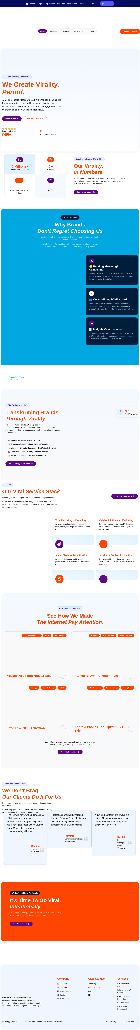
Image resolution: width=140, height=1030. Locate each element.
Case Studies (79, 31)
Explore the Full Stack (123, 496)
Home (42, 31)
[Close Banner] (138, 3)
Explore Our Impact (84, 192)
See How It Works (34, 119)
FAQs (92, 31)
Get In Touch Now (130, 31)
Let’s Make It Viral (20, 924)
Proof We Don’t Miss (69, 752)
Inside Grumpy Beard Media (19, 464)
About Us (53, 31)
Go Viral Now (10, 118)
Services (66, 31)
